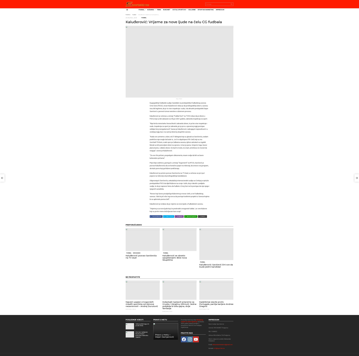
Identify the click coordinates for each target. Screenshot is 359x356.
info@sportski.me (219, 348)
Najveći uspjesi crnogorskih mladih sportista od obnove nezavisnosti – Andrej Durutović (142, 304)
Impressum (220, 10)
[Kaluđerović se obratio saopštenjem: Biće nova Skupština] (179, 239)
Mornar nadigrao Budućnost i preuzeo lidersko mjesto (141, 334)
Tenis (159, 10)
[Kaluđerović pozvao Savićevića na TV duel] (143, 239)
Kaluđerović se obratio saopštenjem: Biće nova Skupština (174, 257)
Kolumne (191, 10)
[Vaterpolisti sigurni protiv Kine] (130, 326)
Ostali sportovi (179, 10)
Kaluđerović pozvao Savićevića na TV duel (141, 256)
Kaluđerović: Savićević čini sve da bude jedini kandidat (216, 265)
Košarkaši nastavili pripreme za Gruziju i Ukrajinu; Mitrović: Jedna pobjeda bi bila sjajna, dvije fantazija (179, 305)
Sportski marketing (206, 10)
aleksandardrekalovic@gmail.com (222, 344)
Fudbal (142, 10)
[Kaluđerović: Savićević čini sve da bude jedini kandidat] (216, 244)
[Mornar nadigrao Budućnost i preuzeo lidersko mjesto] (130, 334)
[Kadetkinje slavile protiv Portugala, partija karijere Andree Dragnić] (216, 290)
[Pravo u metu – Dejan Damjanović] (165, 331)
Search (231, 5)
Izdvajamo (136, 253)
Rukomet (166, 10)
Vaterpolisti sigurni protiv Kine (142, 324)
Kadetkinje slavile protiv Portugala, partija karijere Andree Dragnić (216, 304)
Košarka (150, 10)
